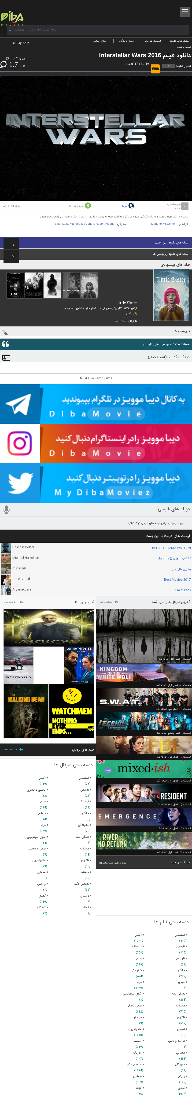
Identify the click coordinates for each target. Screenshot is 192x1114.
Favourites (183, 590)
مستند (138, 1040)
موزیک (137, 1052)
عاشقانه (180, 1005)
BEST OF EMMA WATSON (171, 548)
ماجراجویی (135, 1029)
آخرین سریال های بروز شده (170, 602)
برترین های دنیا (181, 569)
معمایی (180, 1052)
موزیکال (180, 1064)
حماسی (41, 813)
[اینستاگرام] (96, 461)
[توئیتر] (96, 500)
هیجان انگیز (134, 1064)
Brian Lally (61, 224)
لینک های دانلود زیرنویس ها (170, 254)
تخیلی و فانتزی (36, 790)
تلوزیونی (179, 958)
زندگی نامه (178, 993)
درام (139, 982)
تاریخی (180, 946)
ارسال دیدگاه (126, 41)
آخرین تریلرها (84, 602)
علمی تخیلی (184, 47)
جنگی (181, 970)
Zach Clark (121, 321)
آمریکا (125, 206)
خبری (181, 982)
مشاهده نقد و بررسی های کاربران (166, 344)
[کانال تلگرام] (96, 421)
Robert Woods (105, 224)
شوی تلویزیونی (132, 993)
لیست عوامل (153, 41)
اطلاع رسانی (100, 41)
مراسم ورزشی (176, 1040)
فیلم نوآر (136, 1017)
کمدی (128, 313)
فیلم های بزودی (83, 750)
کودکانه (41, 907)
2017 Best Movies (177, 579)
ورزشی (181, 1076)
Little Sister (127, 303)
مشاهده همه (106, 602)
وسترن (137, 1076)
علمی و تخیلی (37, 848)
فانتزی (181, 1017)
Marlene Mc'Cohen (163, 224)
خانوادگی (136, 970)
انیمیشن (180, 935)
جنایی (138, 958)
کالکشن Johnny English (174, 558)
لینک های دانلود (179, 41)
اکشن (138, 935)
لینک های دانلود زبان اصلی (171, 242)
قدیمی (181, 1029)
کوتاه (139, 1088)
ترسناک (137, 946)
